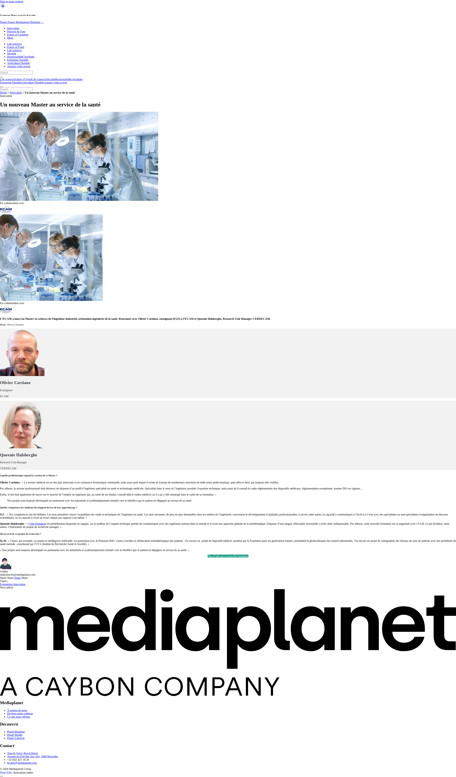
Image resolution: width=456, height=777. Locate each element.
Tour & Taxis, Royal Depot (22, 753)
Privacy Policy (6, 772)
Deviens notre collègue (20, 713)
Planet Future (20, 22)
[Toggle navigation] (42, 23)
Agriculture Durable (18, 63)
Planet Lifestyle (16, 738)
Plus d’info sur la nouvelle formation (228, 556)
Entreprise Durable (17, 59)
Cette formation (37, 523)
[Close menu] (1, 86)
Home (3, 92)
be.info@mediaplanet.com (22, 762)
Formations (6, 584)
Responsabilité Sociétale (20, 56)
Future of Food (15, 47)
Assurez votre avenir (18, 66)
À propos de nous (17, 710)
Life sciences (14, 43)
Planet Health (14, 734)
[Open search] (1, 77)
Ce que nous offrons (18, 716)
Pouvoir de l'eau (16, 31)
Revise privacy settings (23, 772)
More (10, 37)
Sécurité (11, 53)
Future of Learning (17, 34)
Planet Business (16, 731)
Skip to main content (11, 1)
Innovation (13, 28)
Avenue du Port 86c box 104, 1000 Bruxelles (32, 756)
